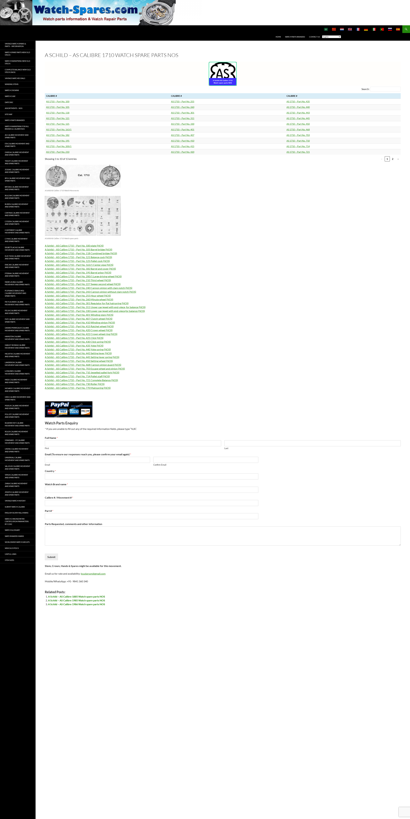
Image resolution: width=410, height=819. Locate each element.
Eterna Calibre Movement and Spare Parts (17, 274)
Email (47, 464)
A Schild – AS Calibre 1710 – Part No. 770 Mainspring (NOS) (78, 387)
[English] (350, 29)
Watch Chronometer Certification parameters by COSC (17, 521)
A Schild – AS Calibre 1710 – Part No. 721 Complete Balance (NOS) (81, 380)
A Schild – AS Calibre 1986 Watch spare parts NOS (76, 604)
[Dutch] (342, 29)
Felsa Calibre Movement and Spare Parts (16, 311)
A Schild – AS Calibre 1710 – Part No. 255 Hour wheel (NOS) (78, 295)
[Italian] (374, 29)
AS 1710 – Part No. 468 (298, 129)
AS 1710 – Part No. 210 (57, 152)
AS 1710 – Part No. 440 (298, 107)
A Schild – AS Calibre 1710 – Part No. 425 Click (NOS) (74, 337)
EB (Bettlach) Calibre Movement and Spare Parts (17, 248)
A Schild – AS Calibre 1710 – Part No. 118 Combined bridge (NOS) (81, 253)
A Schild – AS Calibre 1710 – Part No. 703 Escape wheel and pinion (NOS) (85, 368)
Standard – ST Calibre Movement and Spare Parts (17, 441)
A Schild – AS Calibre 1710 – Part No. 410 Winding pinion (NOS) (80, 322)
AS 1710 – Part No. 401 (182, 129)
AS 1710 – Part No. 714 (298, 146)
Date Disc (9, 102)
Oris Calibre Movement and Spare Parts (17, 398)
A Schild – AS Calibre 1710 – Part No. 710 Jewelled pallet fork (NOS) (82, 372)
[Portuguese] (382, 29)
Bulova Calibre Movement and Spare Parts (17, 196)
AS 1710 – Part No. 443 (298, 112)
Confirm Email (159, 464)
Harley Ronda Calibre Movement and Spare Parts (17, 346)
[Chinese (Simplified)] (334, 29)
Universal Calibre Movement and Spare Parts (17, 458)
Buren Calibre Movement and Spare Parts (16, 205)
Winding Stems (11, 84)
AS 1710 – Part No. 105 (57, 107)
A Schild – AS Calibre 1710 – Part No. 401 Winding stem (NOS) (79, 314)
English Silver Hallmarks (16, 513)
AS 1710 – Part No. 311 (182, 118)
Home (278, 37)
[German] (366, 29)
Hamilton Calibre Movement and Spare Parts (17, 337)
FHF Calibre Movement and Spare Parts (17, 320)
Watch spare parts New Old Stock (17, 53)
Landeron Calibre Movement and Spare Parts (17, 363)
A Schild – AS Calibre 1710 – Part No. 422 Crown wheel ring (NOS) (81, 334)
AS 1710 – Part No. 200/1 (58, 146)
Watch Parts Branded (295, 37)
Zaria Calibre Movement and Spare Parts (16, 484)
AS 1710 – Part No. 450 (298, 124)
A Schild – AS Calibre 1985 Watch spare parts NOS (76, 600)
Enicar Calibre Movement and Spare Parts (17, 266)
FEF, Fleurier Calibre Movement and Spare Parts (17, 303)
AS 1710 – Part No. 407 (182, 135)
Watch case (10, 96)
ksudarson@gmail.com (93, 573)
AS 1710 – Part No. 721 (298, 152)
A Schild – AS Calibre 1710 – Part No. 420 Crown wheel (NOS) (79, 330)
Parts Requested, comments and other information (73, 523)
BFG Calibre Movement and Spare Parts (17, 179)
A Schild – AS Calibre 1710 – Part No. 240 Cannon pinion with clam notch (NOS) (88, 287)
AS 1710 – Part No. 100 (57, 101)
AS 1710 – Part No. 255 (182, 101)
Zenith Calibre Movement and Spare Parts (17, 493)
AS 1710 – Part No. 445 (298, 118)
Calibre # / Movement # (59, 497)
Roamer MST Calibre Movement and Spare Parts (17, 424)
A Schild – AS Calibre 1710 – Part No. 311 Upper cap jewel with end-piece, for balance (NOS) (95, 307)
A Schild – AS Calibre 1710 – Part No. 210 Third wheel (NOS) (78, 280)
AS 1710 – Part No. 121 (57, 118)
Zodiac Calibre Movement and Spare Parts (17, 170)
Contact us (314, 37)
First (47, 448)
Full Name (51, 437)
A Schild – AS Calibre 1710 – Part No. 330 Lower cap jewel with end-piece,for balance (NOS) (95, 310)
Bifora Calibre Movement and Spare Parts (17, 188)
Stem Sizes (9, 560)
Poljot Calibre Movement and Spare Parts (17, 415)
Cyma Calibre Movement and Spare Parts (16, 240)
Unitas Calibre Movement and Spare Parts (16, 450)
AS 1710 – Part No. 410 (182, 140)
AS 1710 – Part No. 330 (182, 124)
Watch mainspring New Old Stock (17, 62)
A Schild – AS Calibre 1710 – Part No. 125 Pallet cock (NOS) (77, 260)
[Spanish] (398, 29)
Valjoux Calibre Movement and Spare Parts (17, 467)
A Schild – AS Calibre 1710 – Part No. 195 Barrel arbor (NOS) (78, 272)
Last (226, 448)
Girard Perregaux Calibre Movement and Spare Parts (17, 329)
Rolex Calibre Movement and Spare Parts (16, 432)
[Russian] (390, 29)
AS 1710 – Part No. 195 (57, 140)
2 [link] (392, 158)
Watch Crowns (12, 90)
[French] (358, 29)
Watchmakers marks (14, 536)
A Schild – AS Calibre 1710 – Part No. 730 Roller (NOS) (75, 383)
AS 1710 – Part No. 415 (182, 146)
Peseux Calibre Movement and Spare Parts (17, 407)
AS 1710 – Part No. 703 (298, 135)
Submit (51, 556)
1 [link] (387, 158)
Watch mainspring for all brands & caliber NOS (17, 127)
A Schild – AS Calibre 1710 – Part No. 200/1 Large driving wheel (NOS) (83, 276)
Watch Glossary (12, 530)
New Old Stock (12, 548)
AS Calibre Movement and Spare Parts (17, 136)
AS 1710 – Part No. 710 (298, 140)
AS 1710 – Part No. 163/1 (58, 129)
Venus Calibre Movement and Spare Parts (16, 476)
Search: (365, 88)
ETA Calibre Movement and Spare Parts (17, 145)
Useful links (10, 554)
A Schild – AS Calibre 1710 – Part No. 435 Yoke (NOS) (74, 345)
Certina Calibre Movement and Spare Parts (17, 214)
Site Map (8, 114)
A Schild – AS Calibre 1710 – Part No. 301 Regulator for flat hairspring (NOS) (87, 303)
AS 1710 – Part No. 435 (298, 101)
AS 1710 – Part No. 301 (182, 112)
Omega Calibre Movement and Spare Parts (17, 153)
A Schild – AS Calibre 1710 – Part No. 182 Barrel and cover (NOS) (80, 268)
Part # (49, 510)
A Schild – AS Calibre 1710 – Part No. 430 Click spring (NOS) (78, 341)
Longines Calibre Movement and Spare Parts (17, 372)
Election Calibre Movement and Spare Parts (18, 257)
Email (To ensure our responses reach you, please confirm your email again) (88, 454)
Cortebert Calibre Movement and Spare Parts (17, 231)
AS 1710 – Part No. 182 (57, 135)
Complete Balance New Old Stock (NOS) (18, 71)
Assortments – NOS (13, 108)
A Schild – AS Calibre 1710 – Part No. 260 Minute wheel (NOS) (79, 299)
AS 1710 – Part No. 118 (57, 112)
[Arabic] (326, 29)
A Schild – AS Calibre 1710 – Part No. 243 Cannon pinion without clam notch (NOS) (90, 291)
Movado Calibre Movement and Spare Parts (17, 389)
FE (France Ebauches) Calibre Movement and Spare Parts (15, 293)
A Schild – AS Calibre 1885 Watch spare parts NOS (76, 596)
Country (50, 470)
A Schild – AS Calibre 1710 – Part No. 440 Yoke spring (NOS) (78, 349)
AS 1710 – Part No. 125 (57, 124)
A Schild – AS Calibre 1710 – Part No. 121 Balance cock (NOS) (78, 257)
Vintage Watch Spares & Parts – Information (15, 45)
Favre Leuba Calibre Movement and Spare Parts (17, 283)
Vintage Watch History (15, 501)
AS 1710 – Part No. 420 (182, 152)
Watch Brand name (56, 484)
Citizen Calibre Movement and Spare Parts (17, 222)
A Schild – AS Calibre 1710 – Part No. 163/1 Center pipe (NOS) (79, 264)
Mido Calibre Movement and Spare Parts (16, 381)
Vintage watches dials (15, 78)
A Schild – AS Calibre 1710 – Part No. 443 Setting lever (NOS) (78, 353)
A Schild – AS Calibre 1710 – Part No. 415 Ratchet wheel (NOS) (79, 326)
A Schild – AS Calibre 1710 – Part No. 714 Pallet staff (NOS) (77, 376)
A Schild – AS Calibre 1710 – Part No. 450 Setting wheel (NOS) (79, 360)
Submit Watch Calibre (15, 507)
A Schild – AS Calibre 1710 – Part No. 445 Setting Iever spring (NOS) (82, 357)
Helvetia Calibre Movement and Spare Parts (17, 355)
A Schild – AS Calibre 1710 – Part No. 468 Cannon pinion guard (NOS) (83, 364)
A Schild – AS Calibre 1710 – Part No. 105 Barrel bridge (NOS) (78, 249)
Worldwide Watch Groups (17, 542)
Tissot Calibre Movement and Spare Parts (16, 162)
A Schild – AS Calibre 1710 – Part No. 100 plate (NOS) (74, 245)
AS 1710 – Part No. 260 (182, 107)
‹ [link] (381, 158)
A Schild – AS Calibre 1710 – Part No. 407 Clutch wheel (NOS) (78, 318)
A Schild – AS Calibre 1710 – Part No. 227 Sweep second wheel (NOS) (83, 284)
